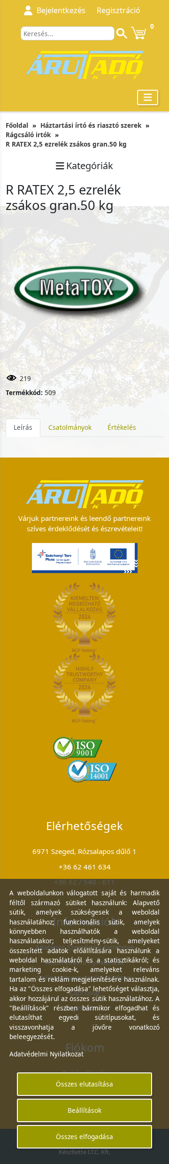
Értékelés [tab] (122, 427)
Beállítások (84, 1110)
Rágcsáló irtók (28, 134)
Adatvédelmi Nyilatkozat (46, 1053)
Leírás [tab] (23, 427)
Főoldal (17, 125)
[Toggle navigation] (148, 97)
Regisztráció (118, 10)
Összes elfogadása (84, 1136)
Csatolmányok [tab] (70, 427)
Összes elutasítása (84, 1083)
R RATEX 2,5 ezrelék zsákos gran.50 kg (66, 144)
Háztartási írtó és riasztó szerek (90, 125)
